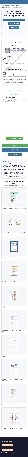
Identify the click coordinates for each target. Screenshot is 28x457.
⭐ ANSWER (14, 154)
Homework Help (20, 20)
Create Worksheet (8, 20)
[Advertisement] (14, 120)
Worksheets (6, 441)
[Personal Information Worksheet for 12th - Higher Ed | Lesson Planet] (14, 344)
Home (2, 5)
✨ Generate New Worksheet (14, 138)
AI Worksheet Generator (17, 173)
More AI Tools (14, 27)
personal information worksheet (12, 5)
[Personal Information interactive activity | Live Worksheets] (14, 418)
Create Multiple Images (14, 23)
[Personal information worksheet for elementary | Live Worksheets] (14, 369)
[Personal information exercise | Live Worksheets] (14, 271)
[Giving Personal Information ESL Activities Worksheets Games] (14, 295)
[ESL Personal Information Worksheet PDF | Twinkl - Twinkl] (14, 222)
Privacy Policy (7, 449)
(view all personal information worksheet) (14, 185)
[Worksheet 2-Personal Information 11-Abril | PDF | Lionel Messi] (14, 393)
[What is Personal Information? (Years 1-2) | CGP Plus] (14, 246)
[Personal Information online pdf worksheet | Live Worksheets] (14, 197)
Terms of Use (8, 445)
